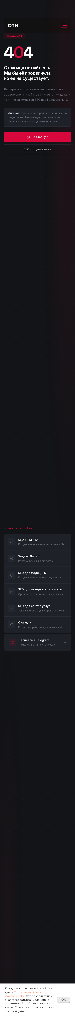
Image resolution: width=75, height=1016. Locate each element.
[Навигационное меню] (64, 26)
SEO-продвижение (37, 149)
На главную (39, 137)
